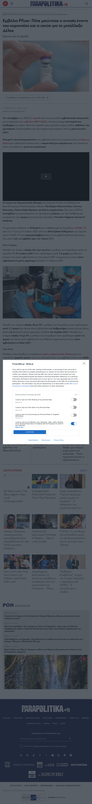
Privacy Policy (59, 440)
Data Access (46, 440)
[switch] (74, 399)
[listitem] (46, 394)
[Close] (85, 364)
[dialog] (46, 402)
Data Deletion (33, 440)
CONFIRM (30, 432)
